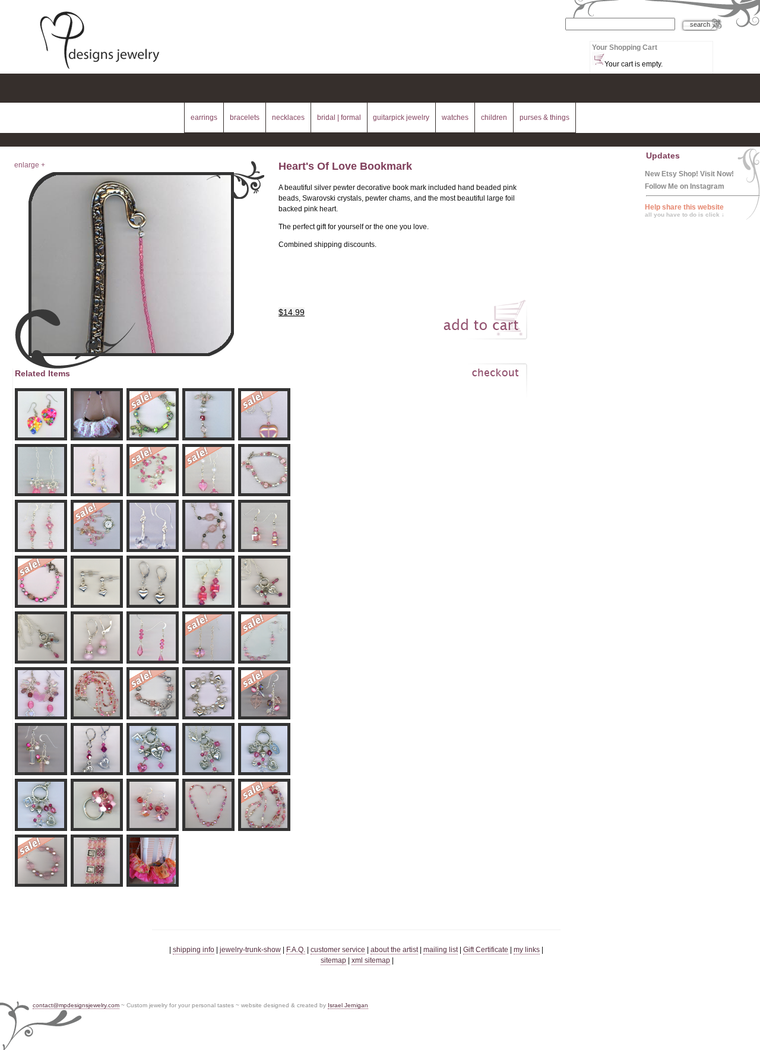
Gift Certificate (485, 950)
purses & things (544, 117)
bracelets (244, 117)
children (494, 117)
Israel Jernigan (348, 1005)
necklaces (288, 117)
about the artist (394, 950)
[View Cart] (482, 383)
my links (527, 950)
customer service (338, 950)
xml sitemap (371, 960)
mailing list (440, 950)
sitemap (333, 960)
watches (455, 117)
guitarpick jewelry (401, 117)
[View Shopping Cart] (598, 58)
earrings (204, 117)
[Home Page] (99, 70)
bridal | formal (339, 117)
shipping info (193, 950)
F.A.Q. (295, 950)
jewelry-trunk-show (250, 950)
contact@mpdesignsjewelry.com (76, 1005)
